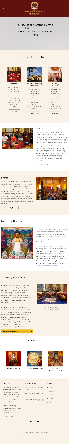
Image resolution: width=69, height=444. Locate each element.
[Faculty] (13, 358)
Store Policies (51, 398)
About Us (50, 387)
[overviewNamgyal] (55, 358)
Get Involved (51, 395)
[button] (3, 8)
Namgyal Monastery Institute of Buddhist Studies (36, 432)
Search (49, 402)
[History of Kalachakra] (34, 358)
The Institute (51, 391)
